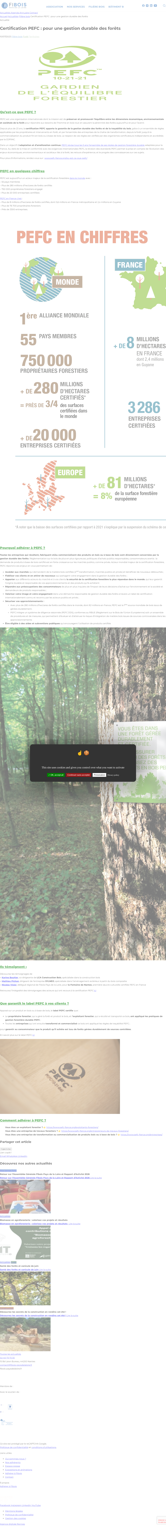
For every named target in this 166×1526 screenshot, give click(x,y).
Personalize (99, 775)
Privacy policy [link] (113, 775)
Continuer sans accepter (78, 775)
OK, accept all (56, 775)
